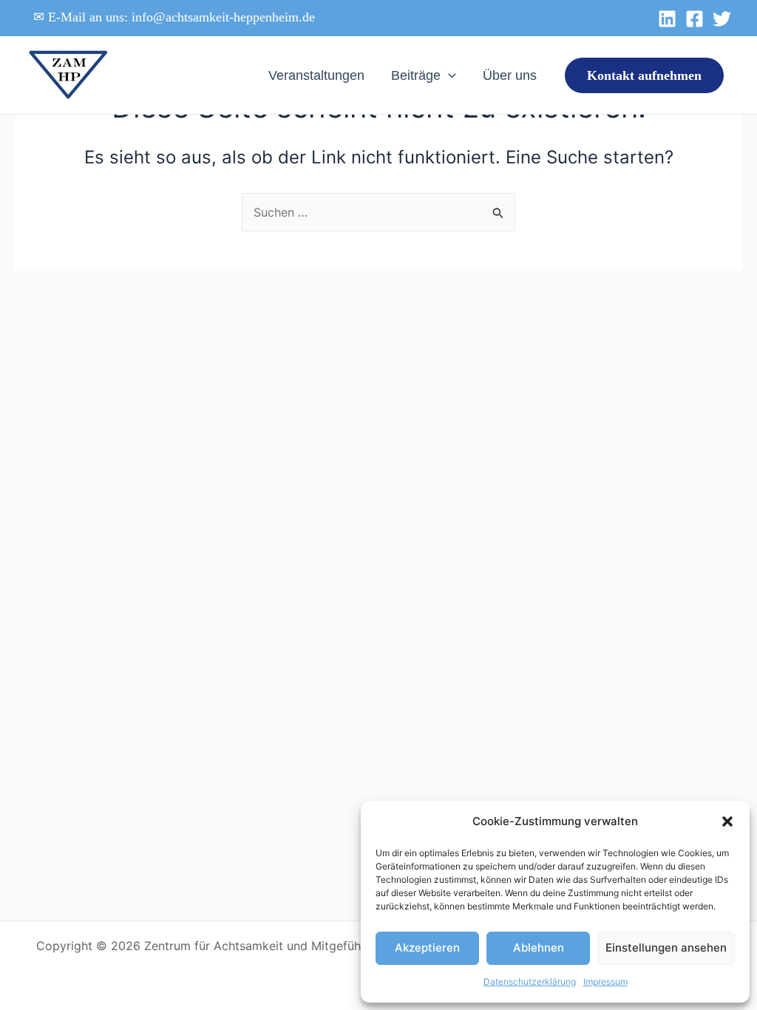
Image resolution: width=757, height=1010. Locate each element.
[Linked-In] (667, 19)
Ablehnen (538, 947)
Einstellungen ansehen (666, 947)
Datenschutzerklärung (529, 981)
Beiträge (416, 75)
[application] (448, 75)
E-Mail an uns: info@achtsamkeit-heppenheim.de (181, 17)
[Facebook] (694, 19)
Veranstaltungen (316, 75)
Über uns (510, 75)
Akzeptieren (427, 947)
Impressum (605, 981)
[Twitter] (722, 19)
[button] (727, 821)
